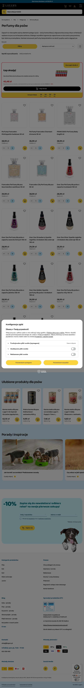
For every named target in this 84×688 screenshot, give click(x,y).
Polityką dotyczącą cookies (55, 333)
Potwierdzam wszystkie (60, 362)
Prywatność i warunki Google (44, 336)
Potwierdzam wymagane (24, 362)
